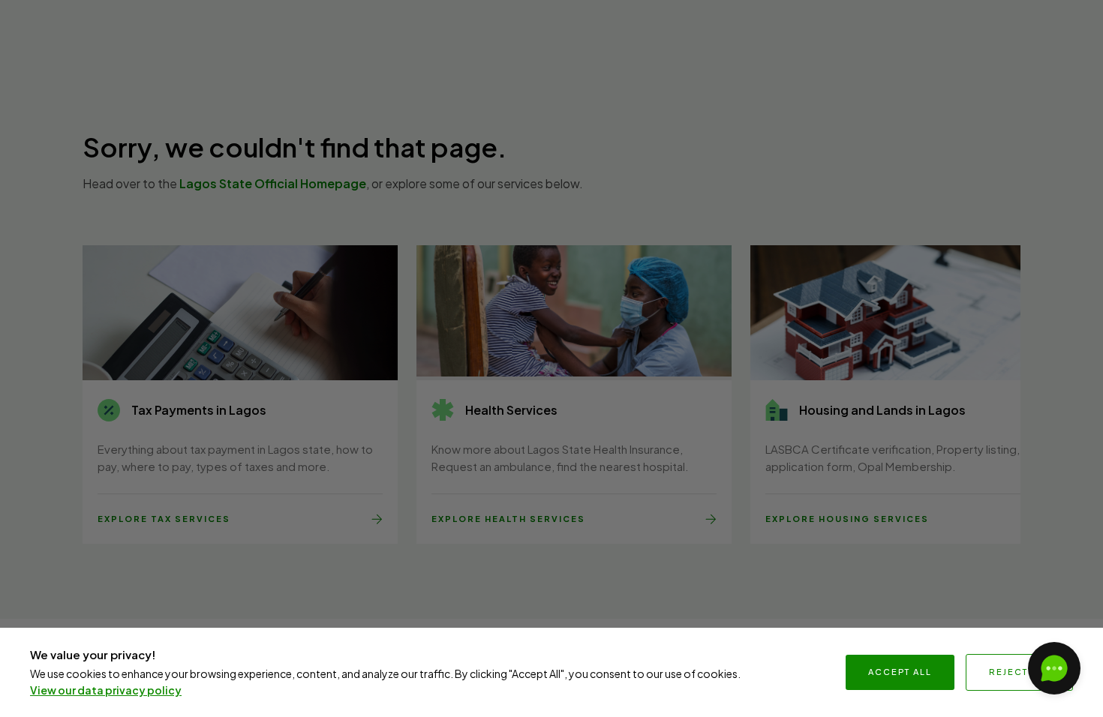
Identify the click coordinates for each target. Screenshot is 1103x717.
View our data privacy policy (106, 690)
